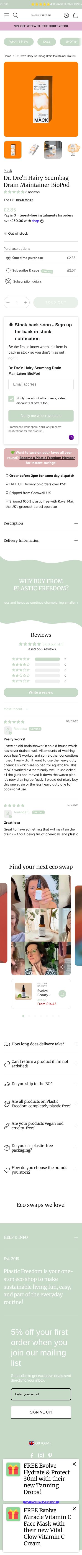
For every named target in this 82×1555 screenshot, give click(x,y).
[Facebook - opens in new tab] (32, 1455)
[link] (41, 1480)
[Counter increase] (25, 302)
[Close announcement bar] (77, 3)
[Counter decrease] (8, 302)
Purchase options (17, 249)
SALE (46, 41)
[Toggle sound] (62, 967)
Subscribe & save (32, 270)
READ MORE (24, 200)
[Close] (74, 1464)
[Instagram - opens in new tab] (41, 1455)
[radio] (8, 258)
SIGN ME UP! (41, 1412)
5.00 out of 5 (53, 644)
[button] (7, 15)
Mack (8, 171)
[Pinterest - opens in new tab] (50, 1455)
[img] (14, 722)
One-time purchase (27, 258)
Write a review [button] (41, 692)
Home (7, 56)
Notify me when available (41, 416)
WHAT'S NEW (18, 41)
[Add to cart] (62, 994)
